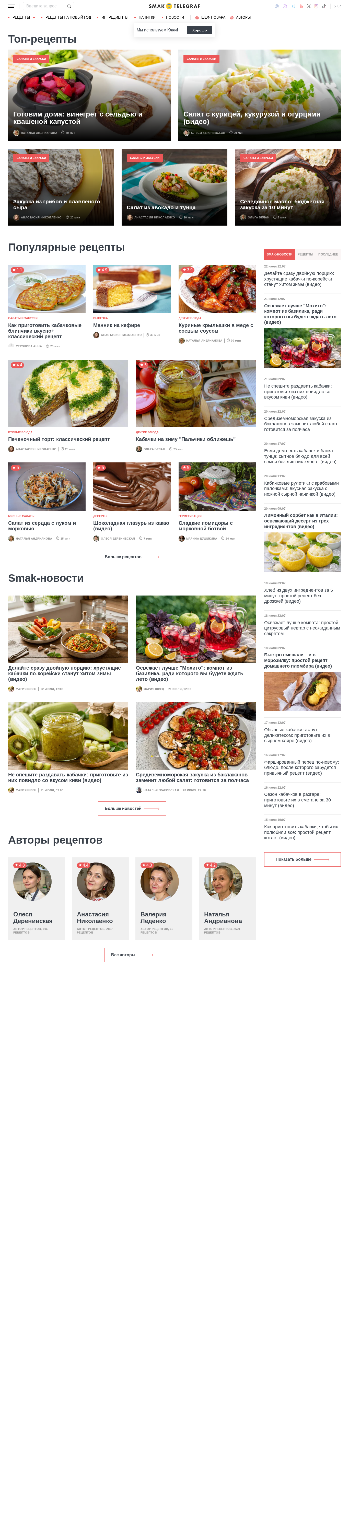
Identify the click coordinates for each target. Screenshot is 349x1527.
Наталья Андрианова (39, 132)
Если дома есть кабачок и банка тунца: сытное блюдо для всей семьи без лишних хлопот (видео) (300, 456)
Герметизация (190, 516)
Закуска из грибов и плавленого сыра (56, 204)
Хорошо (199, 30)
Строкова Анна (29, 346)
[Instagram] (316, 6)
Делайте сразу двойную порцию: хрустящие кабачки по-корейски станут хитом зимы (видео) (64, 673)
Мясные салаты (21, 516)
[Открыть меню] (11, 6)
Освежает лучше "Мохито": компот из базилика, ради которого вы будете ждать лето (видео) (189, 673)
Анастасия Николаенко (41, 217)
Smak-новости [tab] (280, 254)
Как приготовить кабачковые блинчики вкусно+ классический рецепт (45, 330)
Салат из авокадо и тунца (161, 207)
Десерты (100, 516)
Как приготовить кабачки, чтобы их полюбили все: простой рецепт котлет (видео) (301, 832)
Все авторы (123, 955)
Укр (337, 6)
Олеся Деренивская (208, 132)
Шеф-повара (213, 17)
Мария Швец (26, 689)
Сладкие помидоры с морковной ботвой (206, 525)
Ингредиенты (114, 17)
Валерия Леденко (154, 917)
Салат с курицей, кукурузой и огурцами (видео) (252, 118)
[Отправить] (69, 6)
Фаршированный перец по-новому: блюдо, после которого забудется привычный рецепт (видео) (301, 768)
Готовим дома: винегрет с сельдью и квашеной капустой (78, 118)
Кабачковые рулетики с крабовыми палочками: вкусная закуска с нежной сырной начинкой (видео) (301, 489)
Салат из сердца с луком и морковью (42, 525)
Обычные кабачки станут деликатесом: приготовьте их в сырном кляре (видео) (297, 735)
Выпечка (100, 318)
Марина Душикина (201, 538)
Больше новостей (123, 808)
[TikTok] (324, 6)
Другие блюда (190, 318)
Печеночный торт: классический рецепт (59, 439)
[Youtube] (301, 6)
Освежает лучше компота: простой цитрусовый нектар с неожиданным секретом (302, 628)
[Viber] (285, 6)
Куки (172, 30)
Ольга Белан (258, 217)
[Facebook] (277, 6)
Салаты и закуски (31, 58)
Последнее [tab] (328, 254)
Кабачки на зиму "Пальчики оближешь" (186, 439)
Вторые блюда (20, 432)
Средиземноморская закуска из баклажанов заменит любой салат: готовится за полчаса (192, 777)
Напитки (147, 17)
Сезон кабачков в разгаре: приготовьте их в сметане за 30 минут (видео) (297, 800)
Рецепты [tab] (305, 254)
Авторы (243, 17)
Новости (175, 17)
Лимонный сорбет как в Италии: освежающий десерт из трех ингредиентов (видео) (301, 521)
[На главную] (174, 6)
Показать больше (293, 859)
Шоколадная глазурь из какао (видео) (131, 525)
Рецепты (21, 17)
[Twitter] (308, 6)
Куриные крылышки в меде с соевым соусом (216, 328)
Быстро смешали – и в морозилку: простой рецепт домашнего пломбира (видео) (298, 660)
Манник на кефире (116, 325)
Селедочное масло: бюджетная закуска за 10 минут (282, 204)
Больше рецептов (123, 557)
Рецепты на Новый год (68, 17)
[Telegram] (293, 6)
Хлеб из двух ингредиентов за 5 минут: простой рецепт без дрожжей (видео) (298, 596)
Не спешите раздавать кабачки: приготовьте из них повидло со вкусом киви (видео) (68, 777)
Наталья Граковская (161, 790)
